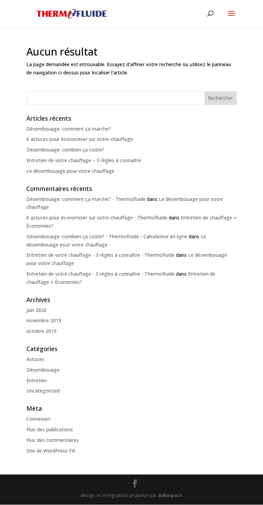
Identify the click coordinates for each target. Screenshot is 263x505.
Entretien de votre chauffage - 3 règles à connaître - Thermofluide (100, 255)
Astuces (35, 359)
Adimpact (170, 495)
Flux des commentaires (52, 440)
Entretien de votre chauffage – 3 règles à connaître (83, 160)
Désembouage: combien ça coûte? (65, 149)
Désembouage (43, 369)
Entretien (36, 380)
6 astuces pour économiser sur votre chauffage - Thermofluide (96, 217)
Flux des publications (49, 429)
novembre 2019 (43, 320)
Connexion (38, 419)
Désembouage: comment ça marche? (68, 128)
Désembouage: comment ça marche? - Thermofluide (86, 199)
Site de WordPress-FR (50, 450)
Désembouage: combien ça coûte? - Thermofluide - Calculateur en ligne (106, 236)
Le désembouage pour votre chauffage (70, 171)
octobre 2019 (41, 331)
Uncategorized (43, 390)
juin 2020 (36, 310)
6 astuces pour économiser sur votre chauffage (79, 139)
